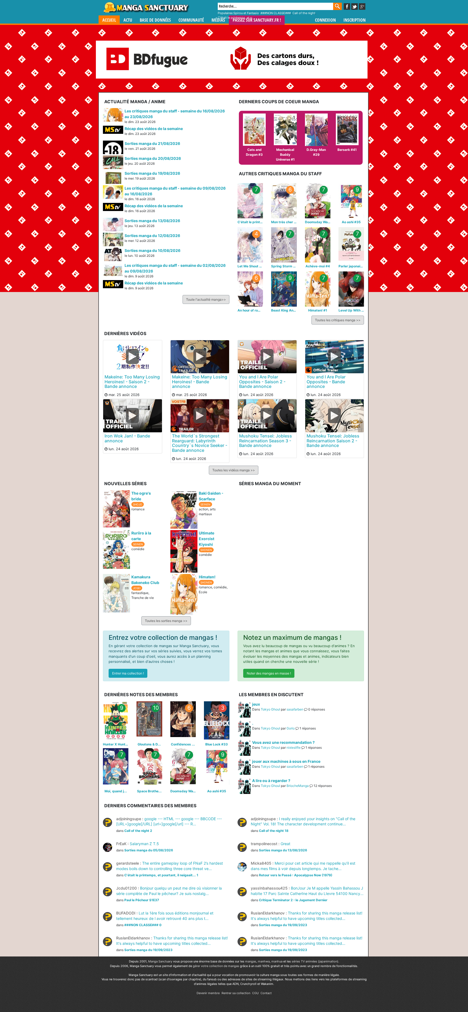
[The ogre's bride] (116, 508)
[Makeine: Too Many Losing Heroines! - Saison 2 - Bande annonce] (132, 356)
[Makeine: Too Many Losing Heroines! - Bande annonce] (200, 356)
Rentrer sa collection (236, 993)
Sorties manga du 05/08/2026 (148, 850)
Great (270, 843)
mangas (250, 961)
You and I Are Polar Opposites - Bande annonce (326, 381)
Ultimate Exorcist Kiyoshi (206, 539)
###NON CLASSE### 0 (142, 925)
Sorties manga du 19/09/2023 (283, 925)
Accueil (109, 20)
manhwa (264, 961)
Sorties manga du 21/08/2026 (152, 143)
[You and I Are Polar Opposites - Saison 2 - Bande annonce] (267, 356)
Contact (266, 993)
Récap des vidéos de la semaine (154, 128)
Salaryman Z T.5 (137, 843)
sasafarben (295, 709)
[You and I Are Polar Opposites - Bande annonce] (334, 356)
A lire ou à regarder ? (271, 780)
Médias (218, 20)
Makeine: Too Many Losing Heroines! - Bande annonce (199, 381)
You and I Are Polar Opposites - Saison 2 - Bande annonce (262, 381)
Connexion (325, 20)
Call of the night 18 (273, 831)
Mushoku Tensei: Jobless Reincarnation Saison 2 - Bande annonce (333, 440)
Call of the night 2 (138, 831)
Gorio (291, 728)
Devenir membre (208, 993)
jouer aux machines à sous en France (286, 761)
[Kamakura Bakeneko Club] (116, 593)
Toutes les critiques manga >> (337, 320)
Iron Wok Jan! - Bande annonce (127, 438)
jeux (256, 704)
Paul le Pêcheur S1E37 (141, 900)
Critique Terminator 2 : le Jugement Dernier (293, 900)
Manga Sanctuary (160, 961)
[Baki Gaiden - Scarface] (183, 509)
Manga (146, 7)
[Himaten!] (183, 594)
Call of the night (303, 13)
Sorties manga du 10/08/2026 (152, 250)
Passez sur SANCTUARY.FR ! (257, 20)
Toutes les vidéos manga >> (233, 470)
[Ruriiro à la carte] (116, 549)
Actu (127, 20)
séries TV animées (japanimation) (315, 961)
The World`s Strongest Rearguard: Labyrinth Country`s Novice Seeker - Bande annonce (199, 443)
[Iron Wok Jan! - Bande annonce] (132, 415)
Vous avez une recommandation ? (283, 742)
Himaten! (207, 577)
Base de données (155, 20)
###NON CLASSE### (276, 13)
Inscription (354, 20)
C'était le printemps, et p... (236, 18)
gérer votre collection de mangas (216, 966)
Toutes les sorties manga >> (166, 621)
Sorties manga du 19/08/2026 (152, 173)
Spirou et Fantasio (246, 13)
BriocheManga (298, 786)
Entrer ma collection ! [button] (128, 673)
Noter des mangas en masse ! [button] (269, 673)
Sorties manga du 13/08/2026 (152, 220)
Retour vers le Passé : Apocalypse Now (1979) (295, 875)
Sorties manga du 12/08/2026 (152, 235)
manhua (276, 961)
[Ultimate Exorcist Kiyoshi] (183, 551)
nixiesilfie (294, 747)
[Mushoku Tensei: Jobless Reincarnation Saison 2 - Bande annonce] (334, 415)
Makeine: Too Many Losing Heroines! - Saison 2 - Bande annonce (132, 381)
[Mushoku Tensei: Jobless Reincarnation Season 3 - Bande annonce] (267, 415)
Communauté (191, 20)
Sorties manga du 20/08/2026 (153, 158)
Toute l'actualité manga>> (206, 299)
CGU (255, 993)
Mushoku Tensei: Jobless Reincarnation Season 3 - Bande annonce (265, 440)
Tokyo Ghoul (270, 709)
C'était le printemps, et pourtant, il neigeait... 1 (161, 875)
